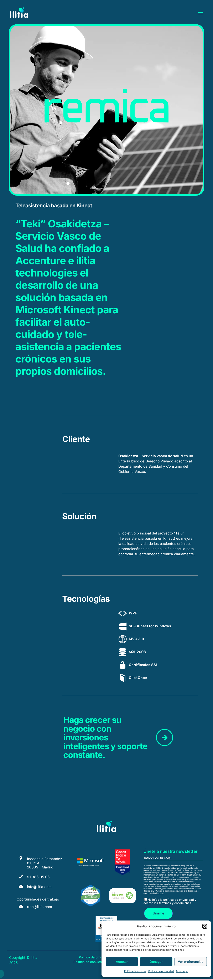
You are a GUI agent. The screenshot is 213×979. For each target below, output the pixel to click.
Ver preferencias (190, 962)
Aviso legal (182, 971)
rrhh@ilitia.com (39, 907)
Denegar (156, 962)
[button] (205, 926)
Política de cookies (135, 971)
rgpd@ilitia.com (156, 893)
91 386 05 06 (38, 877)
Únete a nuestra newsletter (171, 851)
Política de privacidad (161, 971)
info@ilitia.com (39, 887)
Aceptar (122, 962)
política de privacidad (178, 899)
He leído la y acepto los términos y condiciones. (170, 901)
